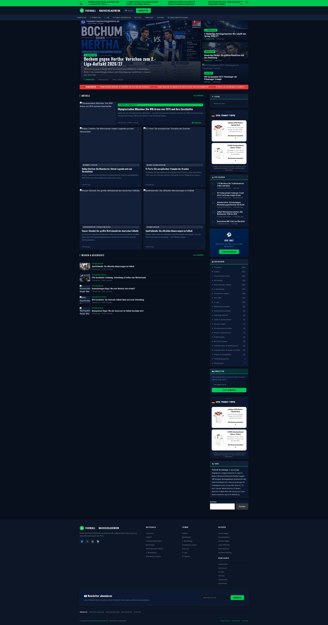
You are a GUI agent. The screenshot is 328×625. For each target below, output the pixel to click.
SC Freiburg (229, 482)
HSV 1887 (137, 17)
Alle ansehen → (199, 96)
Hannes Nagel (223, 541)
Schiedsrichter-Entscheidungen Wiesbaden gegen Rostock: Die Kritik (230, 203)
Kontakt (221, 572)
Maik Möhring (223, 549)
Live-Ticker (241, 491)
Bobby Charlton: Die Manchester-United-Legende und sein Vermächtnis (183, 87)
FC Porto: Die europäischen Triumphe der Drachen (234, 87)
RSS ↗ (246, 3)
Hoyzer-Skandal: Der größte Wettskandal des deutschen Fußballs (110, 230)
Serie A (237, 485)
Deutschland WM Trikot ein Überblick (231, 221)
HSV (232, 485)
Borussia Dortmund (225, 476)
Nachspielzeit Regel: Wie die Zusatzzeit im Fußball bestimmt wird (117, 310)
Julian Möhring (223, 545)
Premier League (238, 476)
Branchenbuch (126, 612)
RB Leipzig (233, 491)
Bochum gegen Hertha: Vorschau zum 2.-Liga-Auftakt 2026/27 (103, 3)
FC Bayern (186, 556)
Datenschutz (223, 564)
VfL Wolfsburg (234, 494)
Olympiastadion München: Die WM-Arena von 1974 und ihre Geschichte (125, 87)
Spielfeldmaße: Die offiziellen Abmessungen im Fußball (169, 230)
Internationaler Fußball (178, 17)
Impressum (222, 568)
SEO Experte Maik (112, 612)
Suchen (213, 502)
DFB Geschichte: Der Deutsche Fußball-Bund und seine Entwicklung (118, 299)
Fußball (160, 17)
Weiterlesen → (197, 123)
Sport (227, 494)
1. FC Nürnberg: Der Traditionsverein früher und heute (230, 184)
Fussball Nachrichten (122, 17)
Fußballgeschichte (223, 224)
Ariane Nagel (223, 533)
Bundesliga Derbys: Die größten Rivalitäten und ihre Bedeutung (181, 3)
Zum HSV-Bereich (229, 252)
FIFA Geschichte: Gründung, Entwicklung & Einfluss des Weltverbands (119, 277)
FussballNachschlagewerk (100, 10)
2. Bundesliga (95, 17)
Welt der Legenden (97, 612)
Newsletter (143, 10)
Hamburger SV (239, 482)
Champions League (219, 473)
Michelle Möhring (225, 553)
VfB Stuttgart (216, 479)
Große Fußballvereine (224, 188)
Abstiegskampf (227, 479)
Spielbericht (238, 479)
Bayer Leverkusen (218, 494)
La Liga (228, 485)
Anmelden (237, 598)
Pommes (137, 612)
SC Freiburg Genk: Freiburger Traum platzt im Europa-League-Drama (230, 194)
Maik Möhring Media (100, 621)
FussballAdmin (223, 537)
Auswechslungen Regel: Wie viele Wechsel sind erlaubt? (113, 288)
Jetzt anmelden (229, 390)
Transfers (149, 17)
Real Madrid (220, 482)
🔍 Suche (129, 10)
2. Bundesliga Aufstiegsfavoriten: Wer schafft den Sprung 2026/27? (142, 3)
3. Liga (106, 17)
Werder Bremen (227, 488)
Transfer (218, 488)
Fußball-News (224, 491)
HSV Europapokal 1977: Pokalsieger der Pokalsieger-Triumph (224, 3)
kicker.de (230, 473)
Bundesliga (81, 17)
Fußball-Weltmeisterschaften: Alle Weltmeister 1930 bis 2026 (230, 213)
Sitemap (221, 576)
